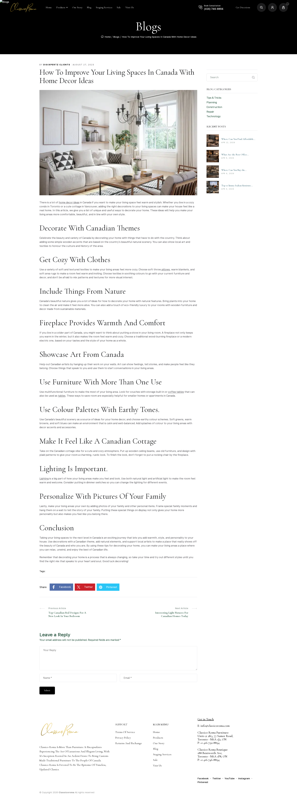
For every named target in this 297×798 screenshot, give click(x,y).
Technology (214, 116)
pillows (165, 269)
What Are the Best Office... (235, 154)
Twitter (88, 586)
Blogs (116, 36)
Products (60, 7)
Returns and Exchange (128, 743)
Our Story (158, 743)
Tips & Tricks (214, 97)
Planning (212, 102)
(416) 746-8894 (213, 8)
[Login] (272, 7)
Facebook (65, 586)
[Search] (261, 7)
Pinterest (111, 587)
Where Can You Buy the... (234, 170)
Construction (214, 107)
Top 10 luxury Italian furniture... (237, 185)
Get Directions (243, 7)
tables (61, 395)
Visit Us (157, 765)
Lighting (44, 478)
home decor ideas (69, 202)
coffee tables (176, 391)
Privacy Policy (123, 737)
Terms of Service (125, 732)
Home (108, 36)
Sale (155, 760)
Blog (155, 748)
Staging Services (162, 754)
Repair (210, 111)
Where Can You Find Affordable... (238, 139)
